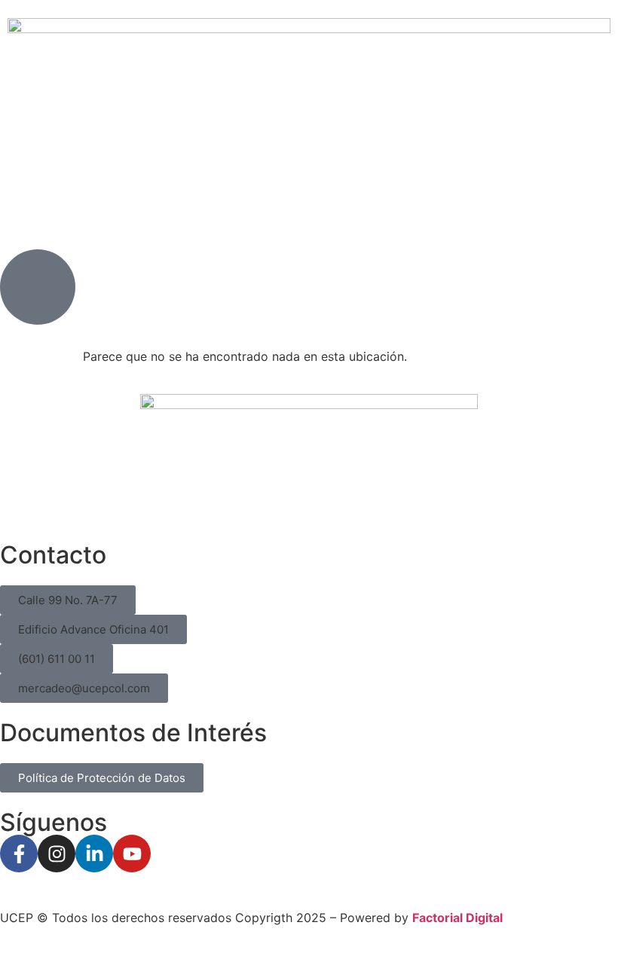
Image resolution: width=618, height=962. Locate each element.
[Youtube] (132, 853)
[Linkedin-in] (94, 853)
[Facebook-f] (19, 853)
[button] (68, 600)
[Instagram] (56, 853)
